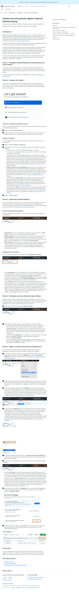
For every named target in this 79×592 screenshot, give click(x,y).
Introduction (6, 32)
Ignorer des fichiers (26, 185)
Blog (38, 587)
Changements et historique (10, 252)
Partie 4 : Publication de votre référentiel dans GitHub (21, 296)
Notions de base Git (9, 561)
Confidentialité (18, 587)
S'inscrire (8, 9)
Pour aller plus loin (9, 558)
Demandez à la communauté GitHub (36, 577)
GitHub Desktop (12, 12)
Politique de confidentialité (7, 579)
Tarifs (27, 587)
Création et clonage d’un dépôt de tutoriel (14, 124)
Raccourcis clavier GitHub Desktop (26, 207)
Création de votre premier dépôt (31, 12)
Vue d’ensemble (20, 12)
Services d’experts (32, 587)
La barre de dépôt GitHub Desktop (12, 211)
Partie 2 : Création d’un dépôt (12, 80)
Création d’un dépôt (8, 138)
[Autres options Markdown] (67, 20)
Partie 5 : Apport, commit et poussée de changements (21, 346)
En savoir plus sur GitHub (10, 563)
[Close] (75, 2)
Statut (23, 587)
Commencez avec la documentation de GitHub (15, 565)
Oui (5, 577)
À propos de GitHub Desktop (22, 40)
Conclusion (6, 548)
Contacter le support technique (35, 579)
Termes (13, 587)
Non (11, 577)
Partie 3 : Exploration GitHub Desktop (15, 199)
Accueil (5, 12)
